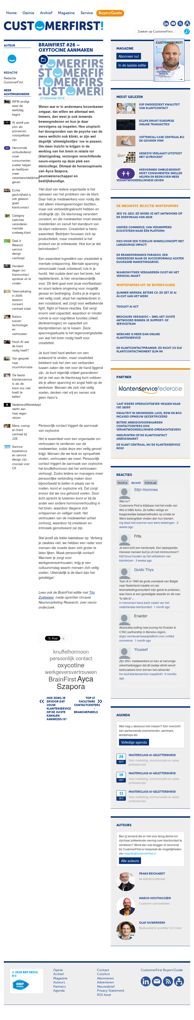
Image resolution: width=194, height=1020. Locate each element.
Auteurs (59, 982)
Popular (150, 483)
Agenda (59, 990)
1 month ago (162, 607)
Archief (46, 13)
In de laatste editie (132, 65)
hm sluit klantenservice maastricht (141, 674)
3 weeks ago (144, 560)
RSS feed (104, 995)
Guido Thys (144, 569)
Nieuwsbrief (106, 986)
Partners (59, 986)
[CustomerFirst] (53, 26)
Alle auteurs (130, 860)
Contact (103, 970)
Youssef (141, 649)
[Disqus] (71, 785)
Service (86, 13)
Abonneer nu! (129, 56)
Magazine (66, 13)
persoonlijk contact (71, 658)
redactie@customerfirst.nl (139, 853)
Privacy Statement (110, 990)
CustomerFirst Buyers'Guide (162, 970)
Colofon (103, 974)
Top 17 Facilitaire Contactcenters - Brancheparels (87, 705)
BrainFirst (62, 678)
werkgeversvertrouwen (71, 671)
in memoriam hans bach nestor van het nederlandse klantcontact (144, 605)
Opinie (28, 13)
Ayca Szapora (75, 682)
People (123, 483)
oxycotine (70, 664)
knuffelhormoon (71, 651)
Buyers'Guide (110, 13)
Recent (136, 483)
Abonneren (105, 978)
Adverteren (105, 982)
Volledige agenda (134, 742)
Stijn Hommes (146, 489)
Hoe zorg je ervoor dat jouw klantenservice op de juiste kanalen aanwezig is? (57, 709)
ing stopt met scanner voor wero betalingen (147, 523)
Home (11, 13)
